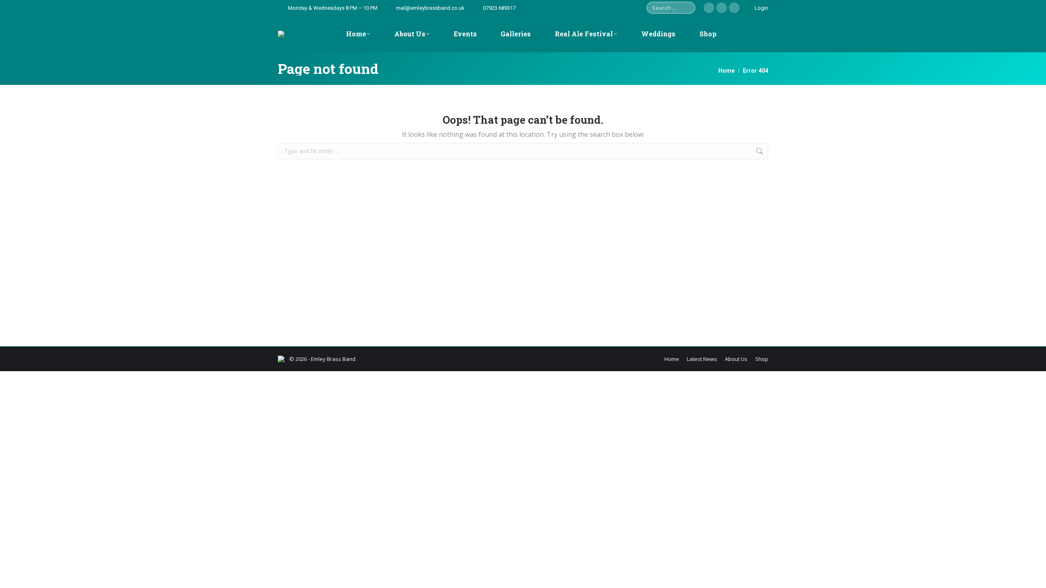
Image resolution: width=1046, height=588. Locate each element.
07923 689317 (499, 8)
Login (761, 8)
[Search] (687, 8)
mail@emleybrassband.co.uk (430, 8)
